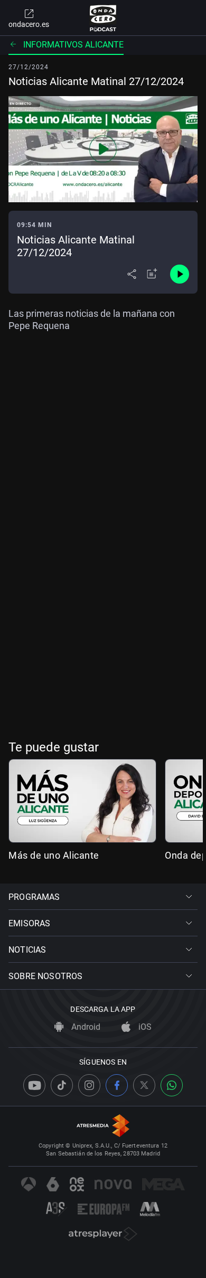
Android (84, 1027)
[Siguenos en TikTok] (62, 1085)
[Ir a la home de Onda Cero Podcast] (103, 18)
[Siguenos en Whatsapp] (172, 1085)
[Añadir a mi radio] (152, 274)
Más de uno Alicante (53, 855)
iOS (144, 1027)
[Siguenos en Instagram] (89, 1085)
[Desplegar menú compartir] (132, 274)
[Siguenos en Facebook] (117, 1085)
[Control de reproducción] (179, 274)
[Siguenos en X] (144, 1085)
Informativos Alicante (73, 45)
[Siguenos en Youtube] (34, 1085)
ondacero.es (28, 24)
